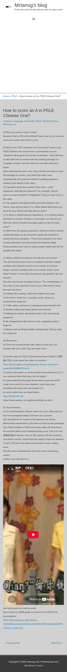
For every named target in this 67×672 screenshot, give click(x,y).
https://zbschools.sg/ (13, 396)
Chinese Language (13, 121)
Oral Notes (29, 121)
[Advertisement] (33, 57)
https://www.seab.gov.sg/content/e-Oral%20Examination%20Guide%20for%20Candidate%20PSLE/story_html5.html (33, 624)
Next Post (57, 643)
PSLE (39, 121)
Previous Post (11, 643)
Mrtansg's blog (31, 5)
